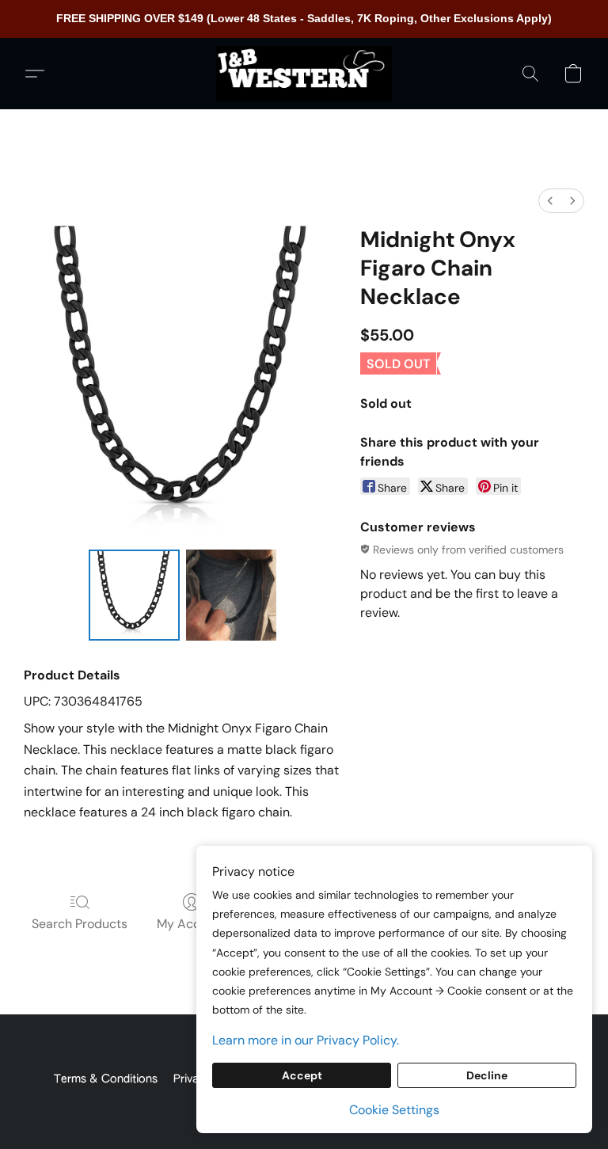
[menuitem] (550, 200)
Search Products (79, 923)
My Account (191, 923)
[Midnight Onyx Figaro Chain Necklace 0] (134, 595)
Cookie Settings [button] (394, 1109)
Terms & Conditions (106, 1079)
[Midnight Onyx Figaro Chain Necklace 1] (231, 595)
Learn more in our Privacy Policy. (305, 1040)
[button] (304, 73)
